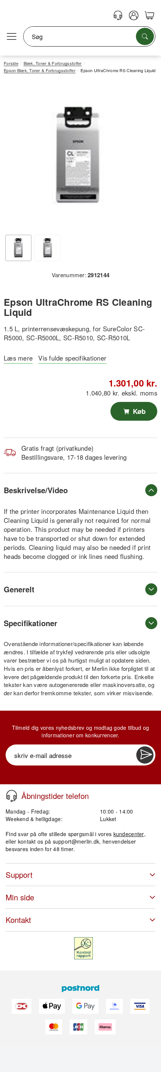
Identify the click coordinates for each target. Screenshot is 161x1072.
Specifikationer (30, 623)
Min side (20, 897)
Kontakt (18, 919)
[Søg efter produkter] (145, 36)
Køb (138, 411)
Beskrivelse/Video (36, 490)
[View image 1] (18, 248)
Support (19, 874)
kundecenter (128, 834)
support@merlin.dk (76, 841)
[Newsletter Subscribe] (145, 755)
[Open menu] (11, 37)
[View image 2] (47, 248)
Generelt (19, 589)
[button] (78, 155)
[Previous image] (14, 157)
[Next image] (140, 157)
